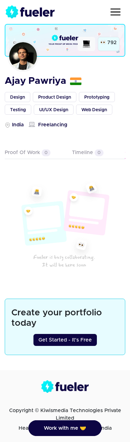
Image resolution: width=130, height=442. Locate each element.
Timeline (86, 152)
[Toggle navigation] (115, 12)
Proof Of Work (26, 152)
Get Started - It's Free (65, 339)
